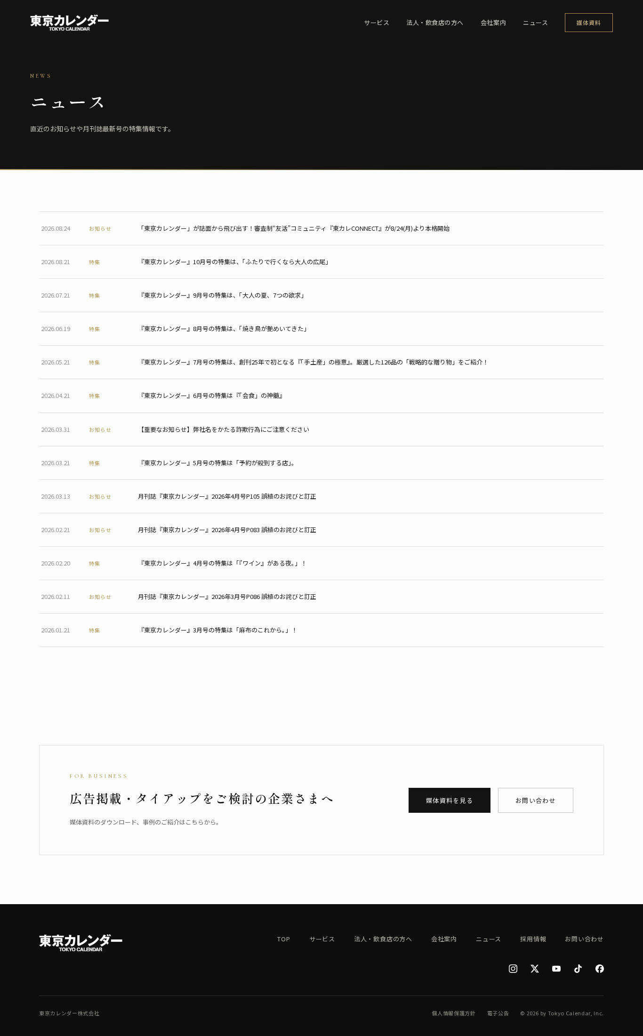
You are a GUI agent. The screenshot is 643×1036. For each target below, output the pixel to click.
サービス (376, 22)
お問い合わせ (535, 800)
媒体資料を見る (449, 800)
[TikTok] (578, 968)
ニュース (535, 22)
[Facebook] (599, 968)
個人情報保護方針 (453, 1013)
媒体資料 (589, 22)
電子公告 (498, 1013)
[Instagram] (513, 968)
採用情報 (533, 938)
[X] (534, 968)
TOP (283, 938)
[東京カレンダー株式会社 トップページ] (69, 23)
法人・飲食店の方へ (435, 22)
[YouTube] (556, 968)
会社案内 (493, 22)
